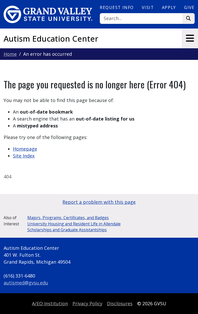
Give (189, 7)
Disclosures (120, 303)
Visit (148, 7)
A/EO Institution (50, 303)
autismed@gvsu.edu (26, 283)
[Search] (189, 18)
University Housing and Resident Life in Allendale (74, 224)
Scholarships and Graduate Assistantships (67, 230)
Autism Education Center (51, 38)
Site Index (24, 156)
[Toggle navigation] (190, 38)
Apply (169, 7)
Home (10, 54)
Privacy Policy (87, 303)
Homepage (25, 149)
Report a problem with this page (99, 202)
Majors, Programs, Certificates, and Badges (68, 217)
